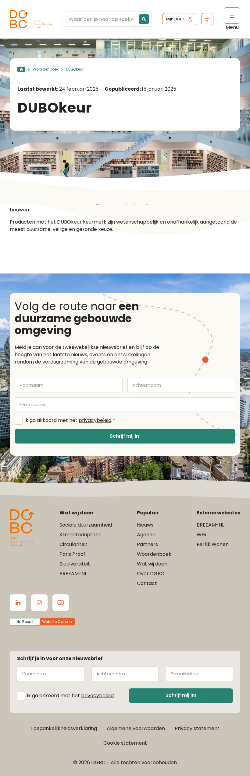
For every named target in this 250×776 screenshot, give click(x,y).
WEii (201, 534)
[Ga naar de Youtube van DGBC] (60, 602)
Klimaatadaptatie (80, 534)
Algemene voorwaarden (136, 728)
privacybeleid (95, 420)
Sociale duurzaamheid (85, 524)
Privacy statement (197, 728)
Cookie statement (125, 742)
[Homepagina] (21, 69)
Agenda (146, 534)
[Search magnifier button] (144, 19)
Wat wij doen (152, 563)
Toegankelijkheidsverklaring (63, 728)
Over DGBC (150, 573)
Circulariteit (73, 544)
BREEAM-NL (73, 573)
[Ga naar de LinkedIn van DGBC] (18, 602)
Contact (147, 583)
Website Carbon (57, 621)
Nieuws (145, 524)
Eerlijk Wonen (213, 544)
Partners (147, 544)
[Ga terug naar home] (32, 19)
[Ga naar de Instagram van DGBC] (39, 602)
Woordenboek (46, 69)
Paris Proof (72, 554)
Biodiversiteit (74, 563)
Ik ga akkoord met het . (69, 420)
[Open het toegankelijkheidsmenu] (207, 19)
